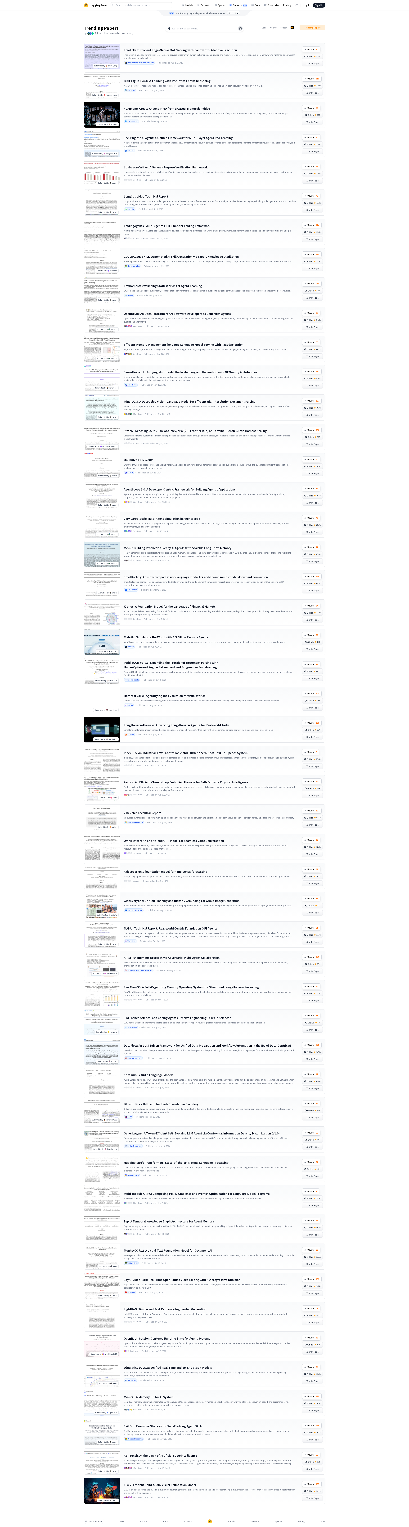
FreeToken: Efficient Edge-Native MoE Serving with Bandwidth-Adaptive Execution (180, 50)
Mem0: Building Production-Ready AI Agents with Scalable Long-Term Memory (177, 548)
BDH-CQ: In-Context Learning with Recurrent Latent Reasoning (167, 81)
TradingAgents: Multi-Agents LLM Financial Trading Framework (167, 226)
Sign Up (319, 5)
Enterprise (273, 5)
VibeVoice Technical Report (142, 813)
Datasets (206, 5)
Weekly (273, 27)
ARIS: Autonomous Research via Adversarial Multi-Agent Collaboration (172, 958)
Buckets (240, 5)
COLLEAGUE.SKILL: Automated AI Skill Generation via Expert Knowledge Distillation (181, 256)
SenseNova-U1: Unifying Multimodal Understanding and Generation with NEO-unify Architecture (190, 372)
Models (189, 5)
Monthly (283, 27)
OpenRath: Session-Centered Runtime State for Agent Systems (167, 1338)
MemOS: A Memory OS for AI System (149, 1397)
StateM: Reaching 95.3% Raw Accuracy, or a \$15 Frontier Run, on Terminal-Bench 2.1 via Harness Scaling (195, 431)
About (165, 1521)
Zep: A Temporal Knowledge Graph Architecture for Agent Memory (169, 1221)
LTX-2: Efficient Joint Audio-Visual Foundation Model (160, 1485)
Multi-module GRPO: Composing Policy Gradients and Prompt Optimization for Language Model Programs (197, 1194)
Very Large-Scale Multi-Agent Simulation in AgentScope (162, 519)
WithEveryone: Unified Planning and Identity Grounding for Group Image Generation (182, 901)
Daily (264, 27)
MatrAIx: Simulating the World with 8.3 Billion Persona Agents (166, 637)
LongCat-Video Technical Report (146, 196)
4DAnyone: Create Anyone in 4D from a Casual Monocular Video (167, 108)
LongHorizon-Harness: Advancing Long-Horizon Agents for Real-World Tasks (176, 725)
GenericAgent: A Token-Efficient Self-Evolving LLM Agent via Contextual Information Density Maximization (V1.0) (202, 1133)
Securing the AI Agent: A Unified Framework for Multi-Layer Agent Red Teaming (178, 138)
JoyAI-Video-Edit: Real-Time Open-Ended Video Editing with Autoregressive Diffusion (182, 1280)
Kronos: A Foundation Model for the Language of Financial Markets (170, 606)
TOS (122, 1521)
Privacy (143, 1521)
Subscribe (233, 13)
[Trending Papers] (292, 27)
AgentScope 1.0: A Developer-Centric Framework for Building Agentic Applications (180, 489)
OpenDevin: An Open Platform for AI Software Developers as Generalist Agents (177, 314)
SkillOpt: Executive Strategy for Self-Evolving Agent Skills (163, 1426)
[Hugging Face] (210, 1521)
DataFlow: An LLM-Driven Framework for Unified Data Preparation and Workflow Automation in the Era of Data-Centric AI (207, 1045)
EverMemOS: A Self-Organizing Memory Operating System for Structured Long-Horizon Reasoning (191, 987)
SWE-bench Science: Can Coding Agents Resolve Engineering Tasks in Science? (177, 1018)
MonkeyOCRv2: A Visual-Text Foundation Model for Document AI (168, 1250)
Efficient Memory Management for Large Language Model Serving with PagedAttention (183, 344)
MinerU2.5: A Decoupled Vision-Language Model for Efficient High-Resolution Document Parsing (190, 401)
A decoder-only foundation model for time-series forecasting (165, 872)
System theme (95, 1521)
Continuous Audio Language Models (148, 1075)
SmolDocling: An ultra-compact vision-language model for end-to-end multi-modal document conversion (196, 577)
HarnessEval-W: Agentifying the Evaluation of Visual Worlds (165, 696)
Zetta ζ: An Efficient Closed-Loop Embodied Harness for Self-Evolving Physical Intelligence (186, 782)
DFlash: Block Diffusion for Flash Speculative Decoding (161, 1104)
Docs (257, 5)
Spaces (221, 5)
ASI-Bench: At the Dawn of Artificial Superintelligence (160, 1455)
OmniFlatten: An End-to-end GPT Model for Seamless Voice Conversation (174, 841)
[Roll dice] (240, 28)
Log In (306, 5)
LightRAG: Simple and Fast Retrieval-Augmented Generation (165, 1309)
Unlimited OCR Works (138, 460)
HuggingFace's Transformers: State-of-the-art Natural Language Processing (176, 1163)
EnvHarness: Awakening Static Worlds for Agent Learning (163, 286)
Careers (188, 1521)
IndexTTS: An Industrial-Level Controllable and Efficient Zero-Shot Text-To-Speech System (186, 753)
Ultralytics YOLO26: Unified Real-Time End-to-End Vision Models (168, 1367)
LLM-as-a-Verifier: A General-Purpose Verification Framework (166, 167)
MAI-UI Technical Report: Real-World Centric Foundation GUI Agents (170, 928)
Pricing (287, 5)
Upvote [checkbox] (312, 49)
